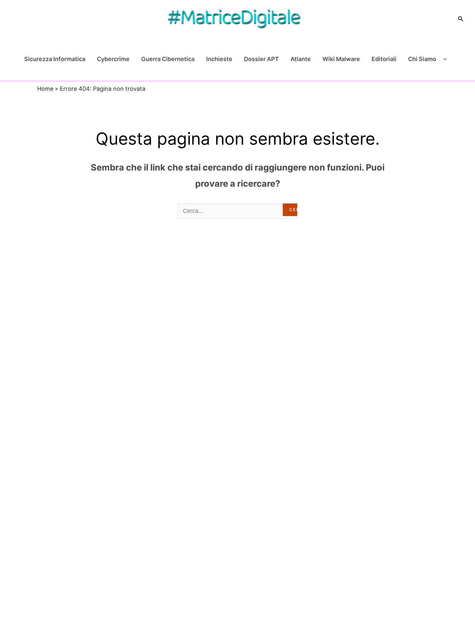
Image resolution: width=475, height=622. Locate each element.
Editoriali (384, 59)
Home (45, 88)
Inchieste (219, 59)
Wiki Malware (341, 59)
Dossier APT (261, 59)
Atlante (300, 59)
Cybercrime (113, 59)
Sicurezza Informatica (54, 59)
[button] (461, 19)
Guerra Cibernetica (168, 59)
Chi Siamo (422, 59)
